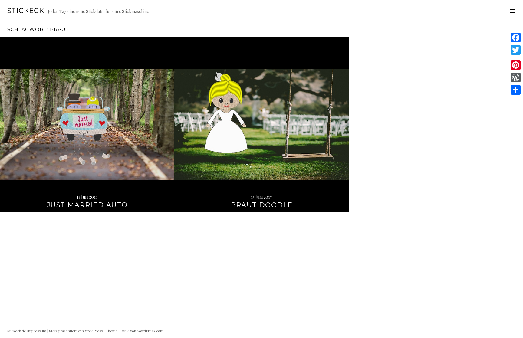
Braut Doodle (262, 205)
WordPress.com (150, 330)
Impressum (36, 330)
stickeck (25, 11)
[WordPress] (516, 77)
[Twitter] (516, 50)
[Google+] (516, 57)
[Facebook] (516, 37)
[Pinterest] (516, 65)
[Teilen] (516, 90)
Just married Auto (87, 205)
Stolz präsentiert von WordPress (76, 330)
